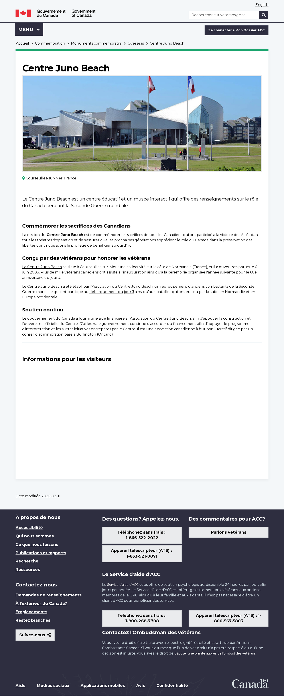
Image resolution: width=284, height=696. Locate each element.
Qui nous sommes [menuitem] (35, 536)
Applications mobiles (103, 685)
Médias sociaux (53, 685)
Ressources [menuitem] (28, 569)
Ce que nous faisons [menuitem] (37, 544)
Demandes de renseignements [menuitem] (48, 595)
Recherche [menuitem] (27, 561)
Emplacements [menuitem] (31, 611)
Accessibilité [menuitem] (29, 527)
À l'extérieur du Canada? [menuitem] (41, 603)
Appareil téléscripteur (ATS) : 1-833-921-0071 (142, 553)
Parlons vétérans (228, 532)
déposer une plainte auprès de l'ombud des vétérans (215, 653)
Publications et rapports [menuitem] (41, 553)
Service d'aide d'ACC (122, 585)
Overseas (136, 43)
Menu (30, 29)
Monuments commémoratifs (96, 43)
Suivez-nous (37, 636)
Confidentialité (172, 685)
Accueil (22, 43)
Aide (21, 685)
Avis (140, 685)
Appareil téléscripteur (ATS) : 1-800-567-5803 (228, 618)
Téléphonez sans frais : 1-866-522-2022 (142, 535)
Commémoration (50, 43)
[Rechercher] (263, 15)
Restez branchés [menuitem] (33, 620)
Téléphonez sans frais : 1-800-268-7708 (142, 618)
